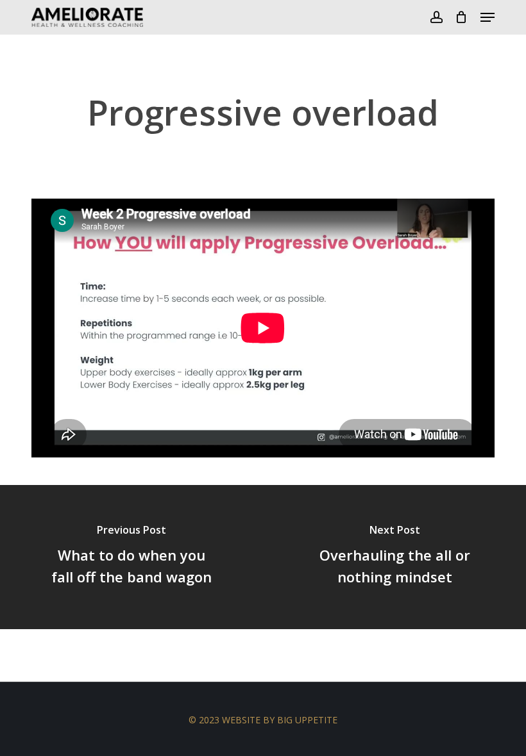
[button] (487, 17)
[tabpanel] (263, 331)
